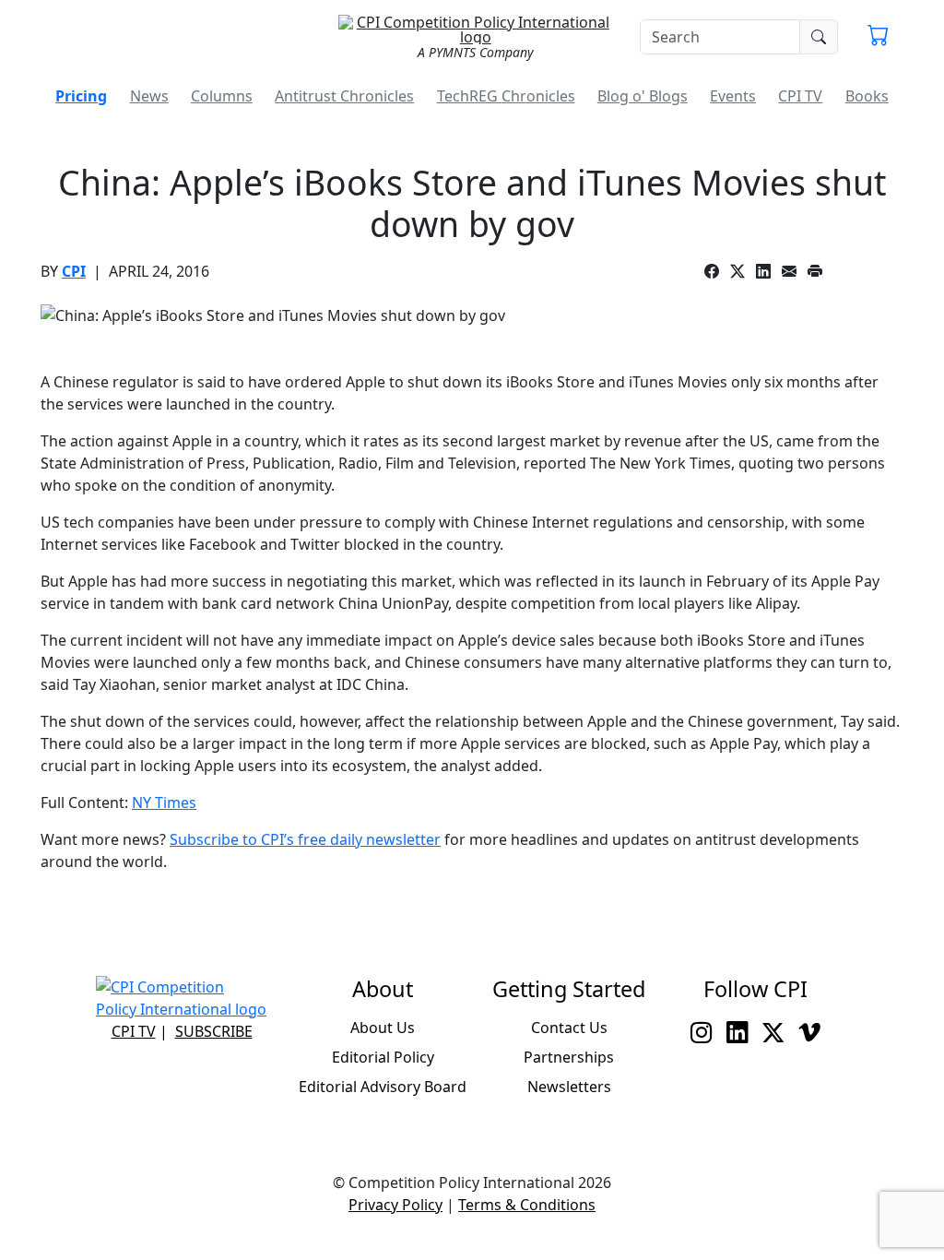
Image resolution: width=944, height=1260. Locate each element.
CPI (74, 271)
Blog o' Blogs (642, 96)
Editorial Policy (383, 1057)
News (149, 96)
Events (733, 96)
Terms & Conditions (527, 1205)
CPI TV (800, 96)
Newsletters (569, 1086)
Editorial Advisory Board (382, 1086)
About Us (382, 1027)
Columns (222, 96)
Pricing (81, 96)
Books (867, 96)
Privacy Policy (395, 1205)
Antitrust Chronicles (344, 96)
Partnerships (569, 1057)
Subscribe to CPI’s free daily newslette (302, 839)
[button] (878, 37)
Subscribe (214, 1031)
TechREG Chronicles (506, 96)
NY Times (164, 802)
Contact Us (569, 1027)
